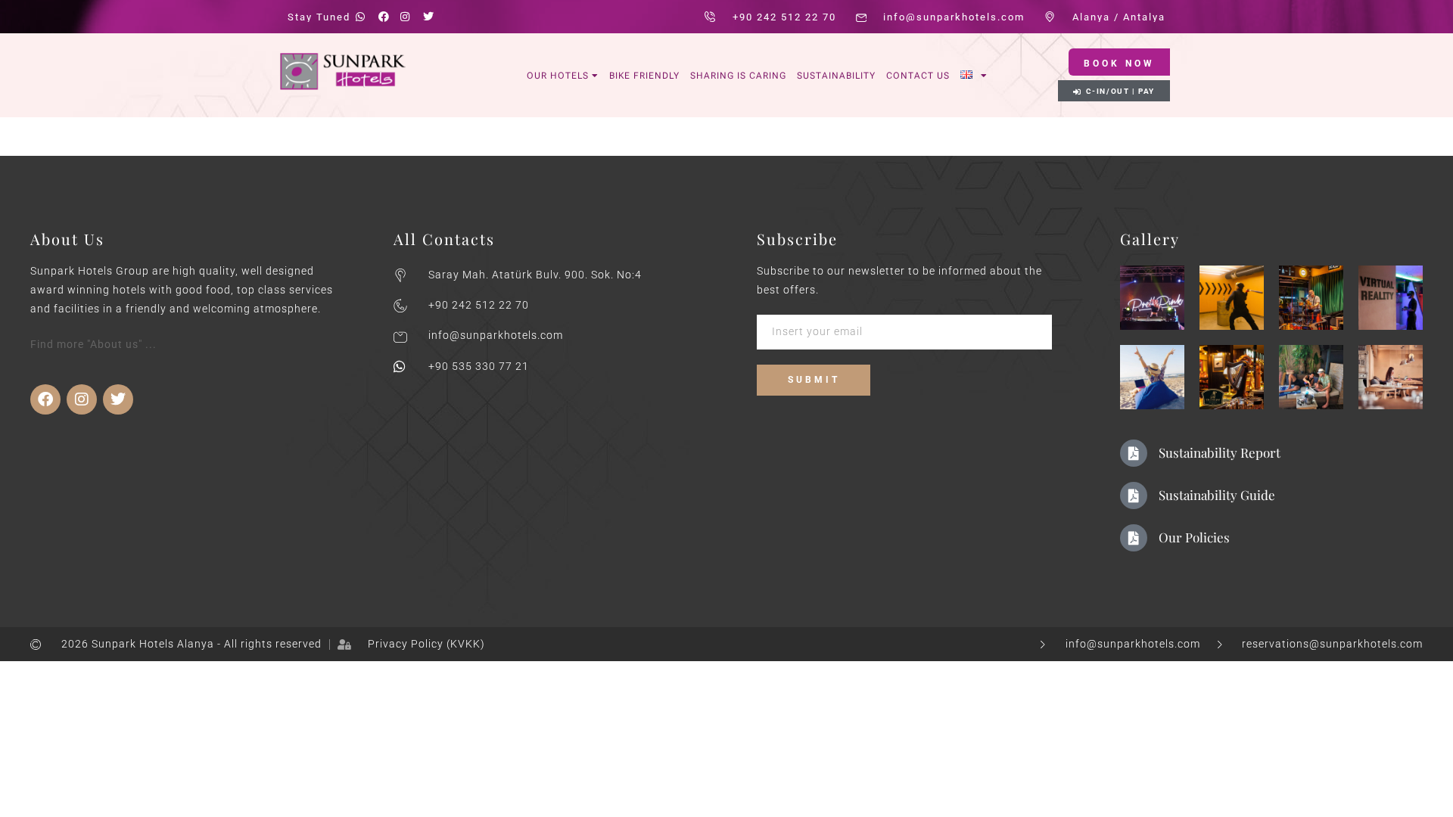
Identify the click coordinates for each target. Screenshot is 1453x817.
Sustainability (836, 75)
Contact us (918, 75)
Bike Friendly (644, 75)
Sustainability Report (1219, 452)
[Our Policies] (1133, 537)
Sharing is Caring (738, 75)
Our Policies (1194, 537)
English (974, 74)
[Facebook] (45, 399)
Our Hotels (558, 75)
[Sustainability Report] (1133, 453)
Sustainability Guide (1217, 494)
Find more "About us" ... (93, 344)
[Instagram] (82, 399)
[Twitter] (118, 399)
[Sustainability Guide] (1133, 495)
